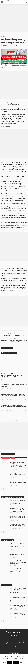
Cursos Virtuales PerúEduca (8, 369)
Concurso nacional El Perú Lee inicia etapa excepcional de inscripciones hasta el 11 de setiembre (13, 396)
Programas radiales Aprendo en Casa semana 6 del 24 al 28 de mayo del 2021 (17, 607)
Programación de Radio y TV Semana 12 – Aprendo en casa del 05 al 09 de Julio (18, 562)
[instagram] (18, 653)
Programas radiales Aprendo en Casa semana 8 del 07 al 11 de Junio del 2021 (18, 599)
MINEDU (7, 294)
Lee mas (22, 662)
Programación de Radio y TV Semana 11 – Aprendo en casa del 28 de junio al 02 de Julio (18, 570)
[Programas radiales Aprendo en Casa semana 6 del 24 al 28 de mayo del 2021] (5, 605)
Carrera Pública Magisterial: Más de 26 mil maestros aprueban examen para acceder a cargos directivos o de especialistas (13, 406)
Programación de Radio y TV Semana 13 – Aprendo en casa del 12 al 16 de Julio (18, 554)
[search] (26, 2)
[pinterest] (15, 653)
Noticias (3, 36)
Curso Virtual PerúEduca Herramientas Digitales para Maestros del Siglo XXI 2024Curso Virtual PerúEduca (12, 375)
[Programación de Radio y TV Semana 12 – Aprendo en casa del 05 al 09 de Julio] (5, 560)
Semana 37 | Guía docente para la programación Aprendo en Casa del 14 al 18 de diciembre (18, 510)
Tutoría (13, 458)
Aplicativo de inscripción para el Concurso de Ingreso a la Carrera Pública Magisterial (18, 482)
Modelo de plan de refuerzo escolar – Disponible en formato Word (18, 474)
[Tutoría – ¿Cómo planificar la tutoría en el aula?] (14, 457)
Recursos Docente (6, 458)
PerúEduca (4, 370)
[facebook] (10, 653)
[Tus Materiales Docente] (14, 0)
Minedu (17, 369)
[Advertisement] (14, 18)
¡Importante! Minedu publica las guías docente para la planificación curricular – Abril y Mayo (18, 502)
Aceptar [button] (9, 662)
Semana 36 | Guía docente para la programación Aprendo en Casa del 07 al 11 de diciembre (18, 518)
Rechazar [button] (16, 662)
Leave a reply (6, 348)
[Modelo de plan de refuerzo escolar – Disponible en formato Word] (5, 473)
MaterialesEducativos (7, 45)
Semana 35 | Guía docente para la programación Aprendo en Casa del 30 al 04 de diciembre (18, 525)
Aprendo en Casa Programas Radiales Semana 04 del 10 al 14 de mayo (18, 615)
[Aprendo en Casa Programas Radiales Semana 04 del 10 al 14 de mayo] (5, 613)
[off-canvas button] (2, 2)
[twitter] (13, 653)
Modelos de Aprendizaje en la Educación (14, 335)
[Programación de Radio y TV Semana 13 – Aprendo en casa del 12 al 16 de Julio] (5, 552)
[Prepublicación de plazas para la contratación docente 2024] (14, 382)
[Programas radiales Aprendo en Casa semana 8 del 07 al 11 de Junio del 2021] (5, 597)
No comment (17, 45)
